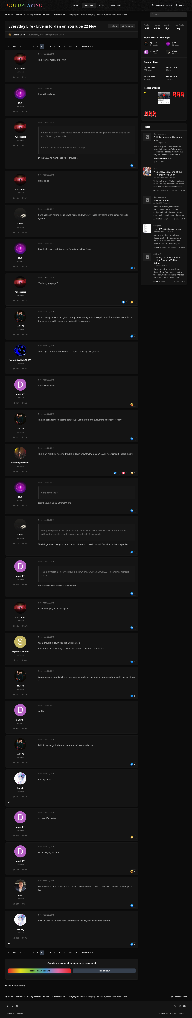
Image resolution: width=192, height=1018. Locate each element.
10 (59, 47)
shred (20, 223)
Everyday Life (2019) (55, 34)
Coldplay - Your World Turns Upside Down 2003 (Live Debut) (167, 260)
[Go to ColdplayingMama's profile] (20, 453)
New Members (159, 134)
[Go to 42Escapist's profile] (20, 59)
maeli (20, 895)
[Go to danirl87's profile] (20, 385)
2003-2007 (157, 254)
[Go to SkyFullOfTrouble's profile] (20, 642)
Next (70, 47)
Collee (155, 281)
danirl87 (20, 394)
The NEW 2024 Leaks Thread (167, 228)
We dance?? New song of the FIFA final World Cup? (167, 173)
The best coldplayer (161, 177)
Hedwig (20, 788)
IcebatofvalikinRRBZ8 (20, 360)
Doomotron (158, 231)
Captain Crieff (19, 34)
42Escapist (20, 68)
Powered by (171, 1013)
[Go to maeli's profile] (20, 885)
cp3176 (20, 326)
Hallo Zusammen (161, 200)
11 (64, 47)
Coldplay (157, 225)
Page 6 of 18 (86, 47)
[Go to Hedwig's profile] (20, 778)
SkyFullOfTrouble (20, 651)
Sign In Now (104, 971)
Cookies (20, 1013)
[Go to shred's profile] (20, 214)
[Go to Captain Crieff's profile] (9, 34)
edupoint (157, 190)
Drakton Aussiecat (160, 158)
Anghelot (157, 265)
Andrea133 (157, 203)
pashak (156, 247)
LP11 (155, 168)
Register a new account (39, 971)
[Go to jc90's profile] (20, 93)
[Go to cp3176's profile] (20, 316)
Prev (14, 47)
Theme (10, 1013)
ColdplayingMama (20, 462)
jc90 (20, 102)
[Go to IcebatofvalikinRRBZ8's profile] (20, 350)
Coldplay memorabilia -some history (167, 138)
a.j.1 (154, 142)
